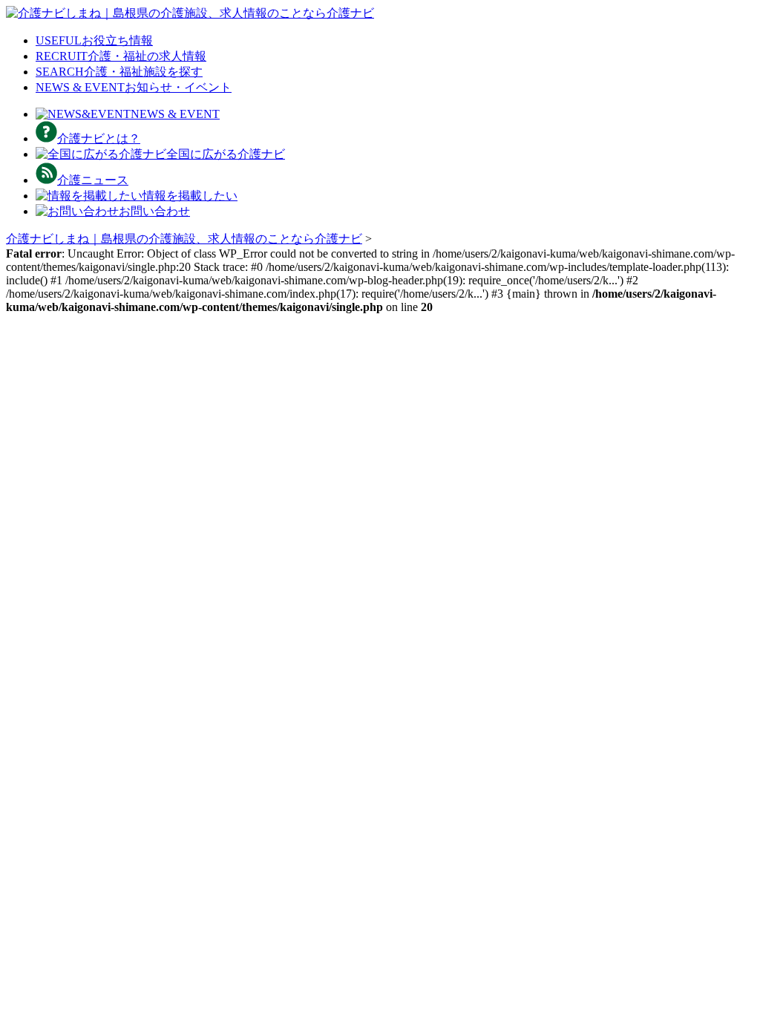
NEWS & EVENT (134, 87)
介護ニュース (92, 180)
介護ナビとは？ (98, 138)
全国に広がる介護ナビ (225, 154)
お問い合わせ (154, 211)
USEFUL (94, 40)
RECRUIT (121, 56)
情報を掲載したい (190, 195)
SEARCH (119, 71)
